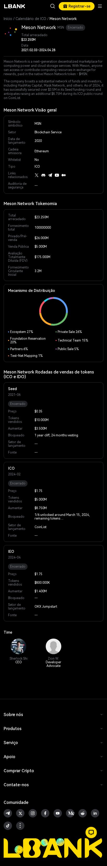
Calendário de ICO (31, 19)
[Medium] (64, 175)
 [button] (53, 6)
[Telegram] (50, 175)
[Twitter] (37, 175)
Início (8, 19)
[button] (91, 832)
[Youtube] (57, 175)
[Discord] (43, 175)
